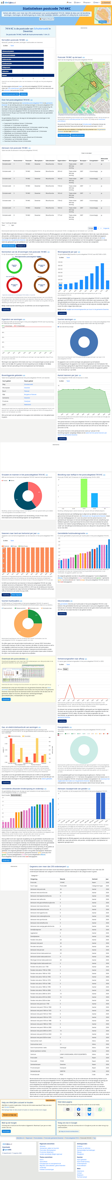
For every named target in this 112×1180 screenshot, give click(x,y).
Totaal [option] (65, 669)
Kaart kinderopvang (83, 1161)
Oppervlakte (62, 161)
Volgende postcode (77, 135)
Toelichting (6, 309)
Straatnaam (6, 161)
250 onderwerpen (13, 88)
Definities (24, 94)
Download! (6, 699)
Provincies (43, 1152)
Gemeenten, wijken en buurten (49, 1148)
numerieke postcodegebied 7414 (32, 103)
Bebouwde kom (104, 160)
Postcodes (43, 1150)
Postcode (28, 161)
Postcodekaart (81, 1165)
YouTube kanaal (82, 1177)
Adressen (43, 1146)
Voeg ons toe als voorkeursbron (69, 1131)
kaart (20, 86)
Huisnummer (18, 161)
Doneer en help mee (9, 1115)
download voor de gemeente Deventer (94, 516)
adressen (7, 90)
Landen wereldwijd (45, 1154)
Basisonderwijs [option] (15, 795)
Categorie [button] (34, 876)
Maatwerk (80, 1175)
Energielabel (94, 161)
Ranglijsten (80, 1154)
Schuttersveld (41, 28)
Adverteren (80, 1171)
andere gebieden (46, 779)
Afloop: (60, 669)
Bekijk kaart (103, 22)
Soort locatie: (6, 795)
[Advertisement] (84, 41)
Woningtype (73, 161)
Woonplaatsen (51, 1150)
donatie (6, 1107)
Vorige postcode (64, 135)
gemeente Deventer (64, 717)
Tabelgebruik (21, 246)
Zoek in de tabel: (86, 153)
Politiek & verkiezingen (47, 1169)
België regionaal (57, 1154)
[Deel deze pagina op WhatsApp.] (100, 1109)
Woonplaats (38, 161)
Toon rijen (8, 225)
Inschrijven (6, 1131)
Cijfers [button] (78, 2)
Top (94, 1138)
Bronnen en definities (83, 1148)
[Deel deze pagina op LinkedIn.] (89, 1109)
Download (106, 2)
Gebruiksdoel (50, 161)
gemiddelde (64, 604)
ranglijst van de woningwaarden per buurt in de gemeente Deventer (87, 309)
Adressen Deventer (9, 246)
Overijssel (27, 401)
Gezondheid (43, 1161)
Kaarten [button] (87, 2)
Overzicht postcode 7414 (10, 94)
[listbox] (65, 669)
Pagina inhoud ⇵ (48, 19)
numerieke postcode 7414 (76, 119)
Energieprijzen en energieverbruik (50, 1163)
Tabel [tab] (12, 46)
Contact (79, 1173)
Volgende (106, 228)
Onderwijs (6, 860)
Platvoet (26, 391)
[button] (27, 40)
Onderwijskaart (82, 1163)
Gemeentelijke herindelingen (86, 1150)
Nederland (75, 131)
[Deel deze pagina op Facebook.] (79, 1109)
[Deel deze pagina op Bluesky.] (89, 1114)
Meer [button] (97, 2)
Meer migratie (16, 595)
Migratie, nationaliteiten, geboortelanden (52, 1165)
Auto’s (42, 1160)
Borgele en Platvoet (30, 394)
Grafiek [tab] (5, 46)
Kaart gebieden (82, 1160)
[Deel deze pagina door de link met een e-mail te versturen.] (68, 1109)
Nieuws (79, 1152)
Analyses (79, 1146)
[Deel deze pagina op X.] (79, 1114)
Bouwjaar (83, 161)
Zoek (69, 2)
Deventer (27, 388)
